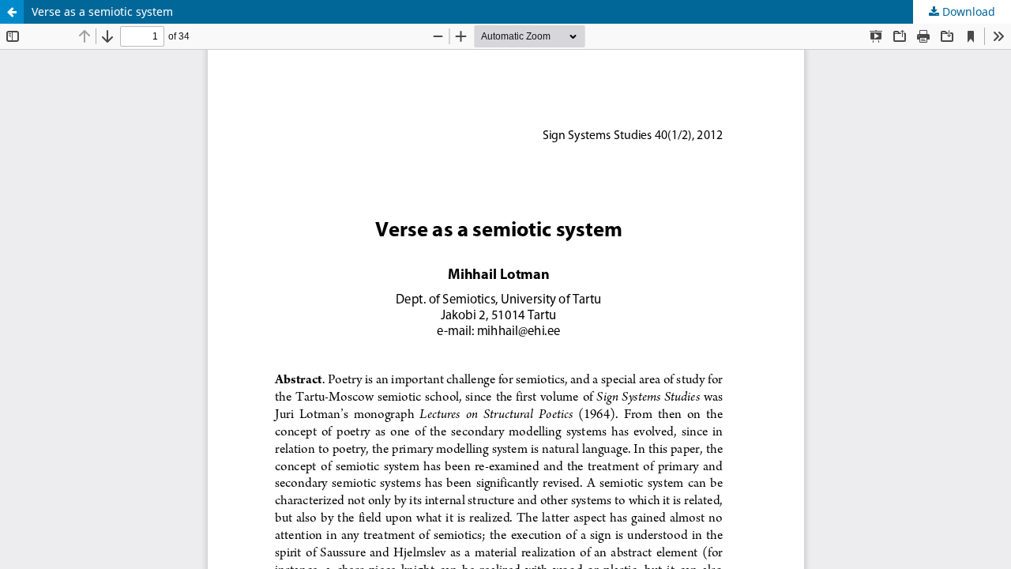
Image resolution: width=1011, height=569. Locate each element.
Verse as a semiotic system (102, 11)
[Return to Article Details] (12, 12)
